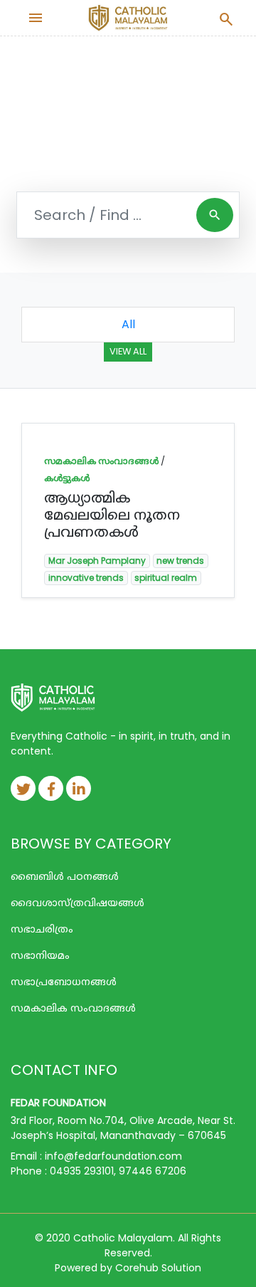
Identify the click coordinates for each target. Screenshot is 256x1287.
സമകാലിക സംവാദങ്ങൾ (101, 461)
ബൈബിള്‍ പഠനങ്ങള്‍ (65, 876)
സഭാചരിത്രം (42, 929)
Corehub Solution (158, 1268)
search (215, 215)
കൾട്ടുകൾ (67, 478)
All (128, 324)
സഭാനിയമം (40, 955)
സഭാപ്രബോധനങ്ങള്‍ (64, 982)
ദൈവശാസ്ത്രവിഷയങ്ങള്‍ (77, 902)
